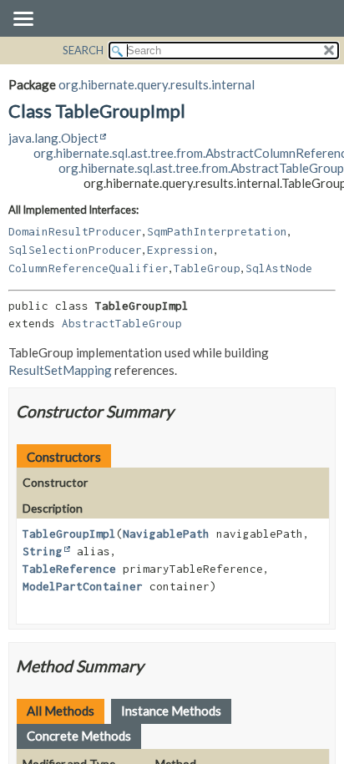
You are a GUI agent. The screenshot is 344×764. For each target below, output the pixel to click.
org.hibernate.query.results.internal (156, 84)
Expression (180, 249)
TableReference (69, 568)
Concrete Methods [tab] (79, 735)
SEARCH (83, 50)
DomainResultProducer (75, 231)
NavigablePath (166, 533)
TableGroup (207, 268)
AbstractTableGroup (122, 323)
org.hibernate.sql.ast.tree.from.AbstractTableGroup (201, 167)
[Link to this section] (184, 411)
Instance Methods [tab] (171, 710)
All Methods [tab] (60, 710)
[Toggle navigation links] (22, 20)
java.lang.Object (53, 137)
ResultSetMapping (60, 369)
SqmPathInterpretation (217, 231)
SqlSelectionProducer (75, 249)
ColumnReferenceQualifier (88, 268)
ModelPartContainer (83, 586)
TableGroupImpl (69, 533)
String (43, 551)
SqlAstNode (278, 268)
